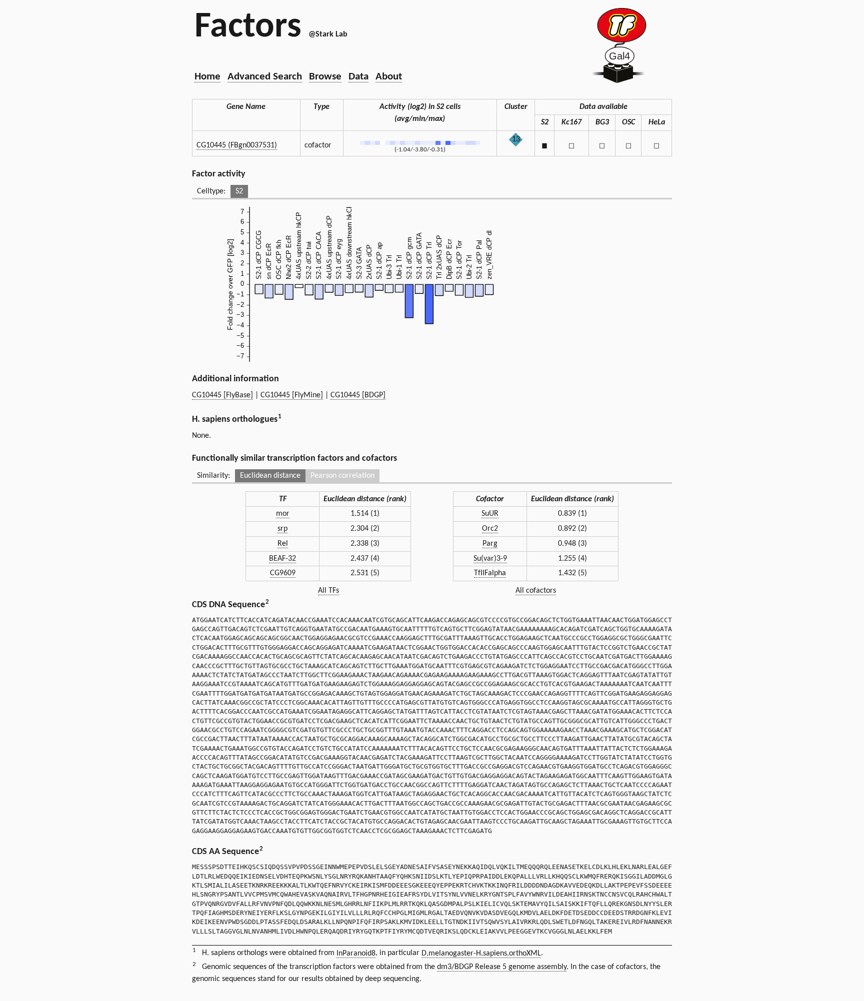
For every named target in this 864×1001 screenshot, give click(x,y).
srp (283, 529)
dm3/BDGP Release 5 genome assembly (501, 967)
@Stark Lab (328, 34)
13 (516, 139)
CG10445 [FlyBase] (222, 395)
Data (358, 76)
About (389, 76)
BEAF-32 (282, 559)
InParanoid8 (356, 954)
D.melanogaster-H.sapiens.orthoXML (481, 954)
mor (283, 514)
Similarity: (213, 476)
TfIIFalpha (490, 573)
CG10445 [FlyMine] (291, 395)
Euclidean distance (270, 476)
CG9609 (283, 573)
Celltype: (211, 191)
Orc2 (490, 529)
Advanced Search (265, 76)
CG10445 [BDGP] (358, 395)
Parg (490, 544)
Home (207, 76)
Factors (248, 27)
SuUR (490, 514)
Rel (283, 544)
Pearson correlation (342, 476)
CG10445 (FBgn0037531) (236, 145)
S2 (239, 191)
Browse (325, 76)
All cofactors (536, 591)
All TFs (328, 591)
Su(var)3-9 (490, 559)
